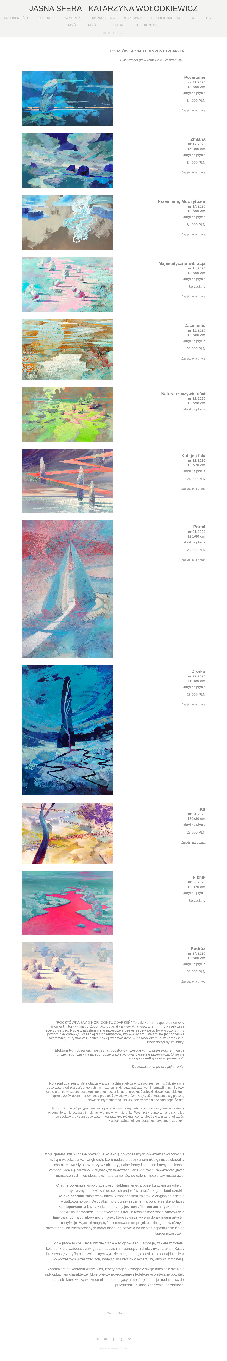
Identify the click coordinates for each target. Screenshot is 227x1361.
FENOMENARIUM (165, 18)
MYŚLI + (95, 25)
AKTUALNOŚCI (16, 18)
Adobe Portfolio (119, 1348)
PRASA (117, 25)
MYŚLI (73, 25)
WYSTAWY (133, 18)
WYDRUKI (73, 18)
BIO (135, 25)
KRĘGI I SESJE (202, 18)
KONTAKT (151, 25)
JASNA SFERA (103, 18)
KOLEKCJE (47, 18)
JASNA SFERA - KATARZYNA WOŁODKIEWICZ (113, 8)
